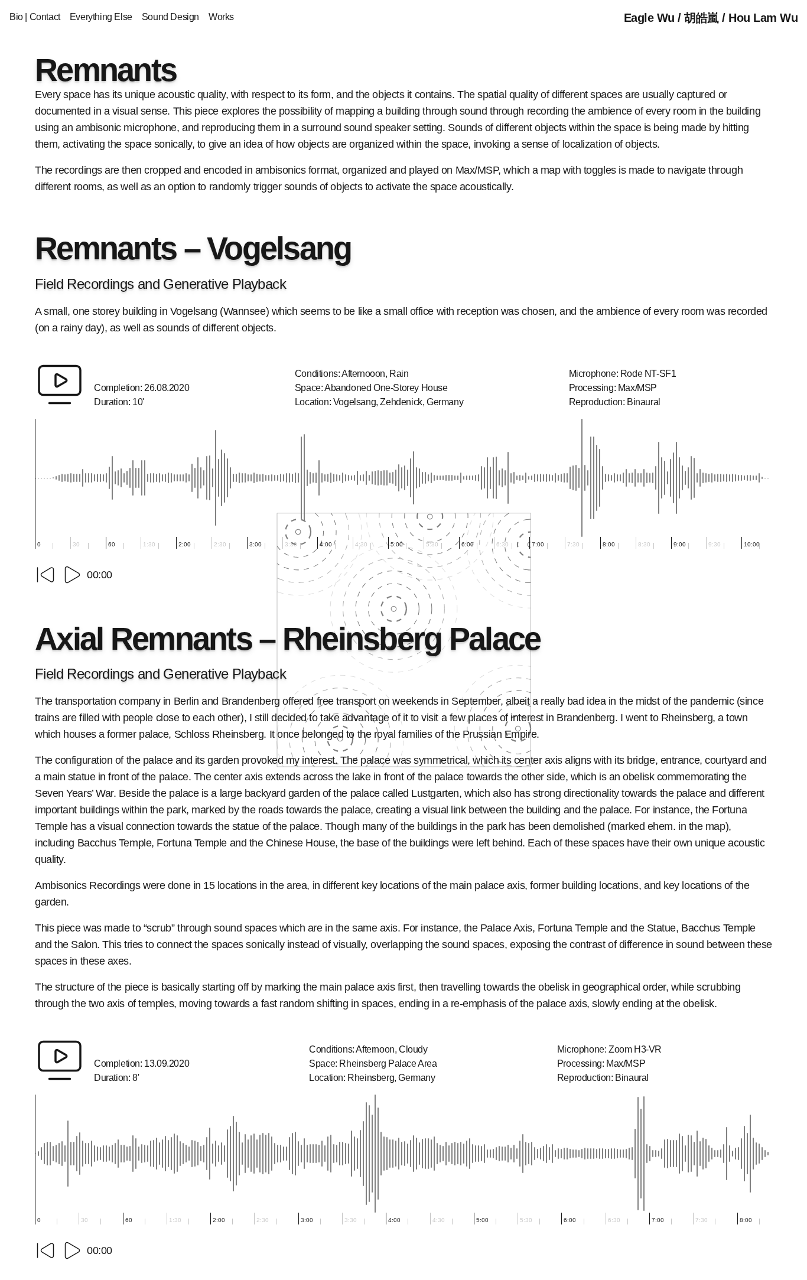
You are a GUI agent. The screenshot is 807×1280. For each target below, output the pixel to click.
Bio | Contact (34, 17)
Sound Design (170, 17)
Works (221, 17)
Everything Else (101, 17)
